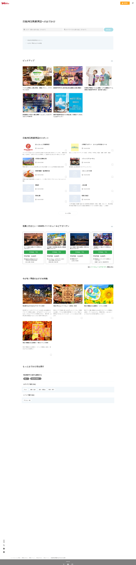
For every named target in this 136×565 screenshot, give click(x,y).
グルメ (25, 389)
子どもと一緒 (27, 400)
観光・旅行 (51, 389)
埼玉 (25, 379)
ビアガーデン (103, 267)
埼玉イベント (46, 557)
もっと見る (68, 213)
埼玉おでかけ (39, 557)
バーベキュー (94, 267)
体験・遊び (33, 389)
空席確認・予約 (33, 252)
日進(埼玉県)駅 (35, 378)
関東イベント (32, 557)
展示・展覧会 (42, 389)
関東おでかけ (25, 557)
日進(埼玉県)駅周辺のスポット (34, 40)
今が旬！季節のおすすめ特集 (34, 43)
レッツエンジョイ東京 (15, 557)
